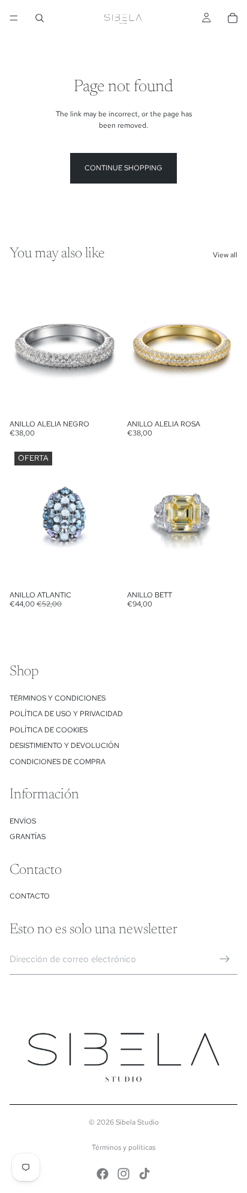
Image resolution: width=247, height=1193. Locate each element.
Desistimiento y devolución (64, 745)
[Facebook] (102, 1174)
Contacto (30, 896)
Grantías (28, 837)
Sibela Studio (137, 1122)
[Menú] (14, 18)
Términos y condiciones (58, 698)
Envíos (23, 821)
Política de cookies (49, 730)
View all (225, 255)
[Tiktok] (144, 1174)
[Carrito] (232, 18)
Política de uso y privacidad (66, 714)
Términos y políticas (123, 1147)
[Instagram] (123, 1174)
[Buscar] (39, 18)
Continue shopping (123, 168)
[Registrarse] (224, 959)
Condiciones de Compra (58, 762)
